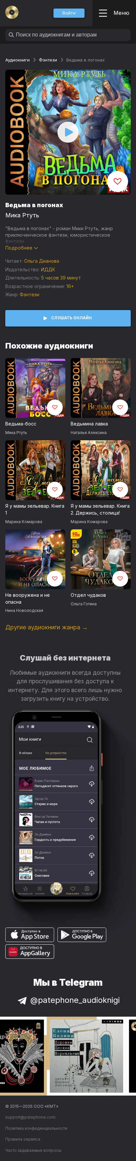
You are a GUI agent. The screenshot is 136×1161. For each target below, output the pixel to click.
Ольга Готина (84, 603)
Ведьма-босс (20, 423)
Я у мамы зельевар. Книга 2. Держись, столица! (100, 509)
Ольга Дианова (41, 261)
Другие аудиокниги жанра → (46, 627)
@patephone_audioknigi (75, 1000)
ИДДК (48, 269)
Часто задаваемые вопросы (33, 1150)
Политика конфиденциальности (36, 1128)
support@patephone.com (30, 1117)
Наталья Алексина (89, 432)
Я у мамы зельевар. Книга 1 (34, 509)
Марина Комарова (23, 521)
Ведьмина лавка (89, 423)
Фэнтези (48, 59)
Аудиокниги (17, 59)
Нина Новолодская (24, 610)
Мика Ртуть (22, 215)
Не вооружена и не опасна (27, 598)
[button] (69, 13)
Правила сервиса (22, 1139)
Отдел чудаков (88, 595)
